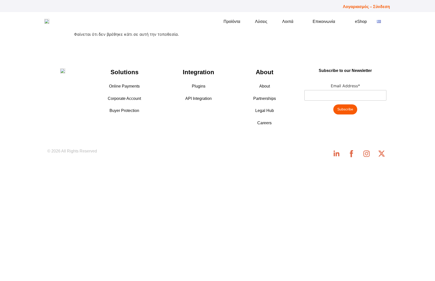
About (264, 86)
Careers (264, 123)
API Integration (198, 98)
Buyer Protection (124, 110)
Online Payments (124, 86)
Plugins (198, 86)
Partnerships (264, 98)
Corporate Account (124, 98)
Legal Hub (264, 110)
